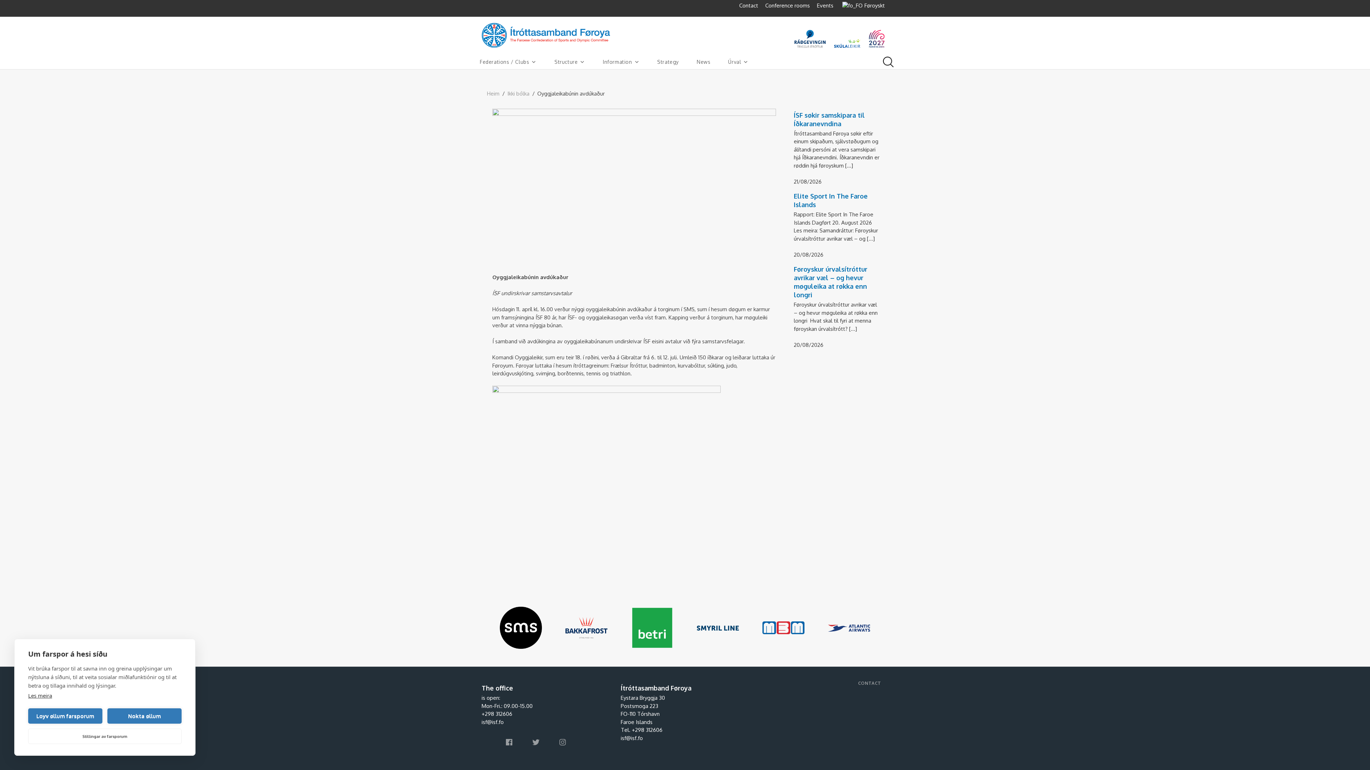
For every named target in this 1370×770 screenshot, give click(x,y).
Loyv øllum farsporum (65, 716)
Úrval (734, 62)
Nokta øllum (144, 716)
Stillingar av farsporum (104, 736)
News (703, 62)
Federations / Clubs (504, 62)
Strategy (668, 62)
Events (825, 5)
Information (617, 62)
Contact (748, 5)
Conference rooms (787, 5)
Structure (566, 62)
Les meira (40, 695)
